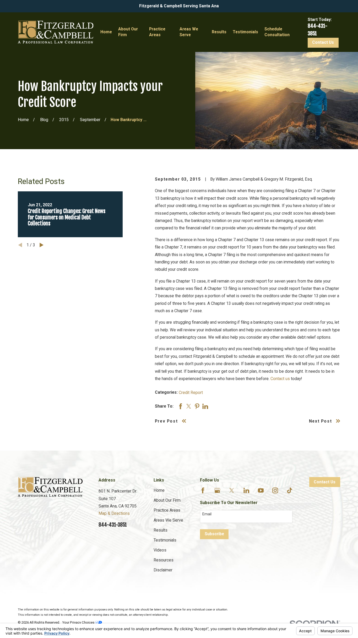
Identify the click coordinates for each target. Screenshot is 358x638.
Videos (160, 550)
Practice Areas (167, 510)
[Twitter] (232, 490)
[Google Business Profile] (217, 490)
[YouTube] (261, 490)
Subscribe (214, 533)
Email (206, 514)
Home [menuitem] (106, 31)
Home (159, 490)
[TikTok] (289, 490)
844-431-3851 (113, 525)
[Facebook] (203, 490)
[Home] (55, 32)
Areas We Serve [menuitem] (189, 31)
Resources (163, 560)
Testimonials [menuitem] (245, 31)
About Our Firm (167, 500)
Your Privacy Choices (78, 622)
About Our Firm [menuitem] (128, 31)
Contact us (280, 378)
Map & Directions (114, 513)
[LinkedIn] (246, 490)
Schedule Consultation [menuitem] (277, 31)
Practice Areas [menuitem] (157, 31)
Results (160, 530)
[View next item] (41, 245)
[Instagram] (275, 490)
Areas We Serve (168, 520)
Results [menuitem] (219, 31)
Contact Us (323, 42)
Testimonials (165, 540)
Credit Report (191, 392)
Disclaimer (163, 569)
